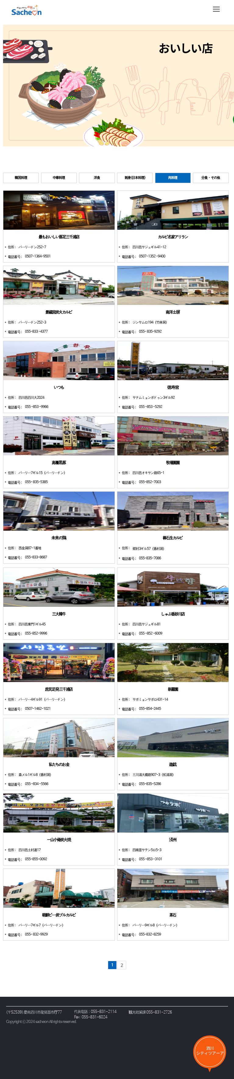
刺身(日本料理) (135, 178)
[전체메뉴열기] (216, 9)
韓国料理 (21, 178)
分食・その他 (210, 178)
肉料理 (172, 178)
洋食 (97, 178)
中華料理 (59, 178)
